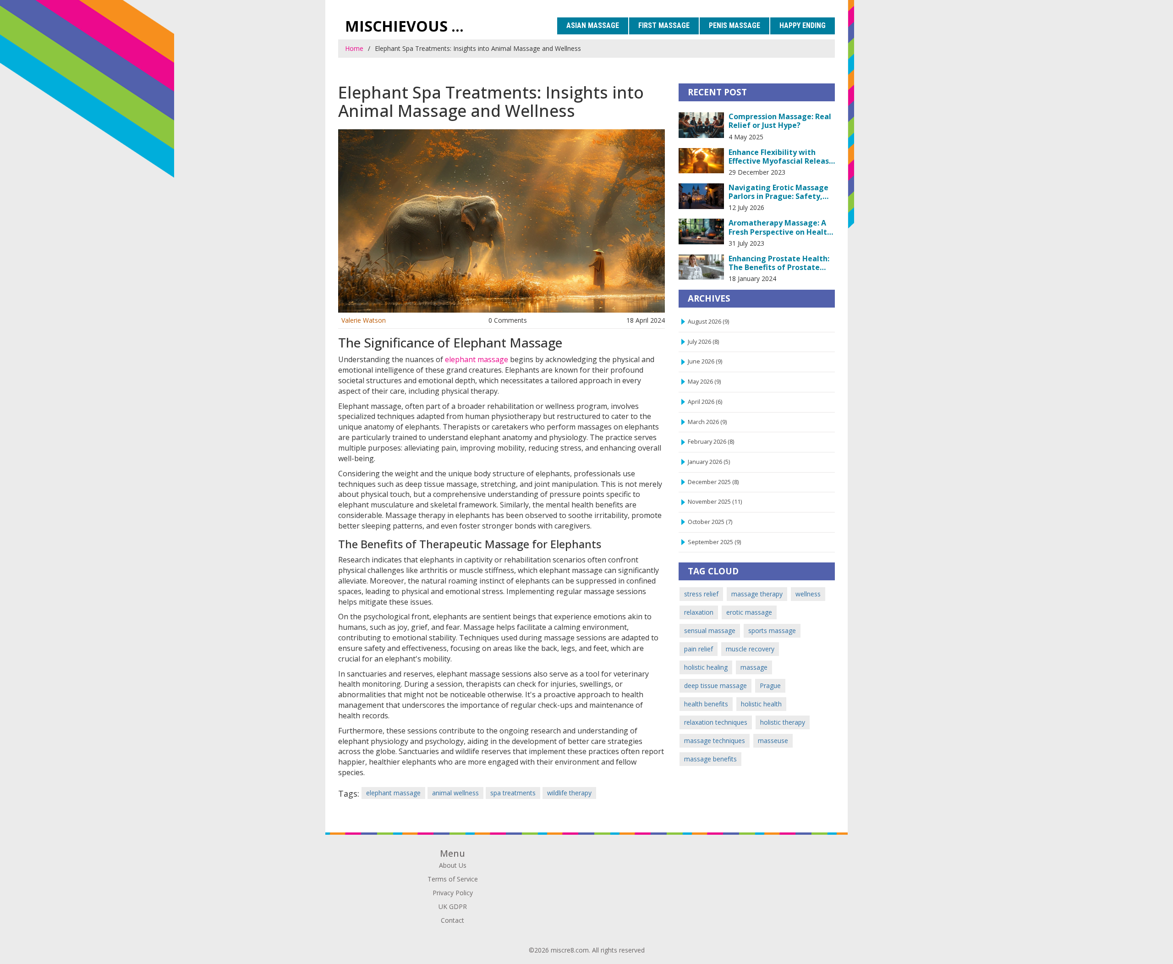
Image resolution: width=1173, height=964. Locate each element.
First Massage (664, 25)
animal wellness (455, 792)
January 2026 (709, 462)
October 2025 (710, 522)
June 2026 (705, 361)
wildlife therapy (569, 792)
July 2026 (703, 342)
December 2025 (713, 482)
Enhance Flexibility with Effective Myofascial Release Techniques (781, 156)
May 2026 (704, 382)
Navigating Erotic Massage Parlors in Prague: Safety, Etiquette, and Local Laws (778, 192)
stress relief (701, 593)
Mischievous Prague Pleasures (410, 26)
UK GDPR (453, 906)
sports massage (772, 630)
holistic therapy (782, 722)
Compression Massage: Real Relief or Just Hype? (780, 121)
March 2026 (707, 422)
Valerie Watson (363, 320)
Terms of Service (453, 879)
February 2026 (711, 442)
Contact (452, 920)
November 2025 (715, 502)
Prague (770, 685)
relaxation (698, 612)
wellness (808, 593)
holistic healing (706, 667)
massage (753, 667)
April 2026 (705, 402)
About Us (452, 865)
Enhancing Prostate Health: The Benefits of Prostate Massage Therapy (779, 263)
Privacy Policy (453, 892)
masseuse (773, 740)
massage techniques (714, 740)
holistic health (761, 704)
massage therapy (757, 593)
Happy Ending (802, 25)
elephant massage (476, 359)
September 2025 (714, 542)
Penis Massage (734, 25)
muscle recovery (750, 649)
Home (354, 48)
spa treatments (513, 792)
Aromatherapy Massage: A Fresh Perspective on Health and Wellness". (780, 227)
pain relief (698, 649)
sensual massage (709, 630)
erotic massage (749, 612)
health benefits (706, 704)
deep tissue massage (715, 685)
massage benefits (710, 759)
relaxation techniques (715, 722)
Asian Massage (592, 25)
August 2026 (708, 321)
